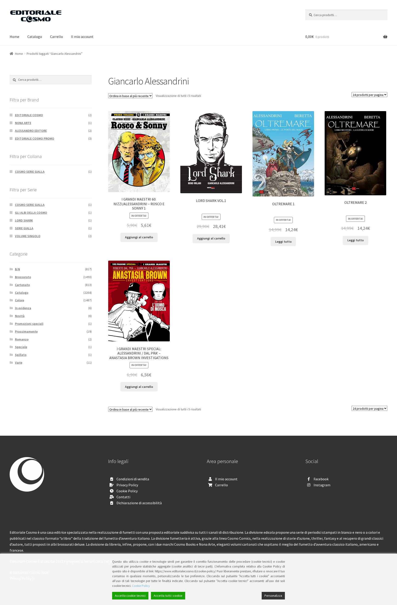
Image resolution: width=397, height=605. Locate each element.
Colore (19, 300)
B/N (17, 269)
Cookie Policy (127, 491)
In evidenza (23, 308)
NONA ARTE (23, 123)
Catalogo (34, 36)
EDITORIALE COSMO (29, 115)
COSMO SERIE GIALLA (30, 172)
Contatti (123, 497)
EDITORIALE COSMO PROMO (34, 138)
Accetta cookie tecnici (130, 595)
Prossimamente (26, 331)
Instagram (322, 485)
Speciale (21, 347)
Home (14, 36)
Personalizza (273, 595)
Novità (20, 316)
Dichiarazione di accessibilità (139, 503)
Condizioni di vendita (132, 479)
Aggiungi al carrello (139, 237)
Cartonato (22, 285)
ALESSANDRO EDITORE (31, 131)
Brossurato (23, 277)
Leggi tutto (283, 241)
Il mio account (82, 36)
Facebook (321, 479)
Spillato (20, 355)
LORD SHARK (24, 220)
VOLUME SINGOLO (27, 236)
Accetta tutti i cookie (168, 595)
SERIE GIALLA (24, 228)
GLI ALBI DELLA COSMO (31, 212)
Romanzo (21, 339)
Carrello (56, 36)
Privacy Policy (127, 485)
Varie (18, 362)
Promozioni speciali (29, 324)
